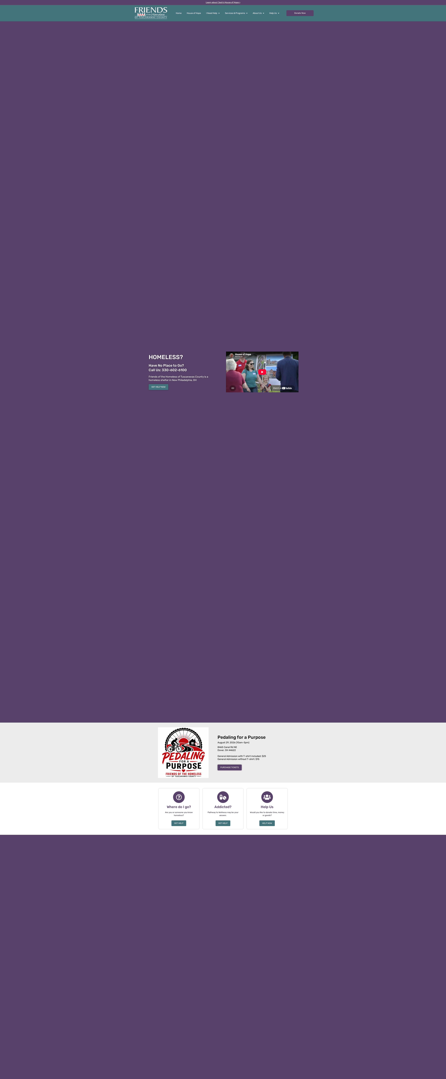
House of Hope (194, 13)
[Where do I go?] (179, 797)
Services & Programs (235, 13)
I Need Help (211, 13)
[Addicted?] (223, 797)
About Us (257, 13)
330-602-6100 (174, 370)
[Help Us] (267, 797)
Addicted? (222, 807)
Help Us (273, 13)
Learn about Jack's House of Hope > (223, 2)
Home (179, 13)
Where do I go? (179, 807)
